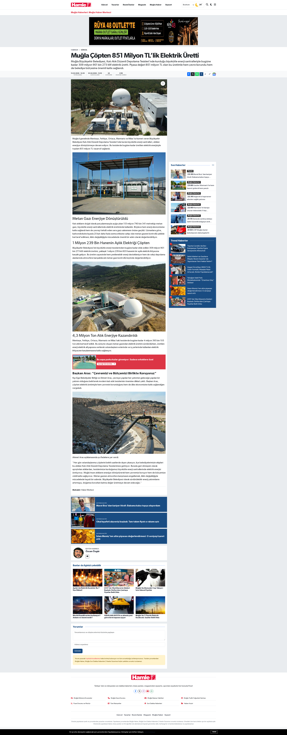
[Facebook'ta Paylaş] (188, 74)
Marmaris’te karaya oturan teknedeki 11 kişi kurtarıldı (198, 209)
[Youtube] (147, 691)
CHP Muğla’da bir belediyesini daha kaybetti (198, 231)
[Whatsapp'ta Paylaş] (197, 74)
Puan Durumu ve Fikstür (82, 703)
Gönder (77, 651)
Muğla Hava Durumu (118, 698)
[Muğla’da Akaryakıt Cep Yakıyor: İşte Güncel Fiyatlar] (150, 578)
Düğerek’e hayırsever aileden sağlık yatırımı (199, 198)
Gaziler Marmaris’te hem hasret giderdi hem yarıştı (200, 186)
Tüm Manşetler (115, 703)
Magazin (142, 5)
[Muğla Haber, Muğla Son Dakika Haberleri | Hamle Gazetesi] (81, 4)
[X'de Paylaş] (193, 74)
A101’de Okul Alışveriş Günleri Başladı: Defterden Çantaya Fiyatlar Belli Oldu (117, 590)
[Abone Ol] (214, 74)
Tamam (214, 731)
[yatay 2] (143, 31)
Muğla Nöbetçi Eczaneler (83, 698)
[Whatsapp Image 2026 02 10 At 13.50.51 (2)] (119, 423)
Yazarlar (115, 5)
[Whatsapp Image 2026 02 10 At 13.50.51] (119, 296)
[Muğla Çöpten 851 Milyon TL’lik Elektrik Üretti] (119, 107)
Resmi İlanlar (128, 5)
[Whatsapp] (151, 691)
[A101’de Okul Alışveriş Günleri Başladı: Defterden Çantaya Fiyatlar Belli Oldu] (119, 578)
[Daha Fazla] (201, 74)
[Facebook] (135, 691)
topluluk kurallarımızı (93, 658)
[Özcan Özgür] (78, 553)
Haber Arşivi (188, 703)
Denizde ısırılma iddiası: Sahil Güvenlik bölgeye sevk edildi (199, 220)
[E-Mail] (87, 556)
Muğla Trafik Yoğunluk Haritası (195, 698)
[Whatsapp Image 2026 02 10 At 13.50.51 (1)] (119, 183)
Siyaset (168, 5)
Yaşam (190, 171)
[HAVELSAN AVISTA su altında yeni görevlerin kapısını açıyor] (119, 605)
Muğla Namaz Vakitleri (156, 698)
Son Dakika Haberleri (154, 703)
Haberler (74, 50)
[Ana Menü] (214, 4)
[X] (139, 691)
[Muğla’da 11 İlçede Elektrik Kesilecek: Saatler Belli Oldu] (150, 605)
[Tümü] (213, 165)
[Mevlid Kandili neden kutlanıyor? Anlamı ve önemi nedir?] (87, 605)
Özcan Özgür (93, 551)
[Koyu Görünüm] (210, 4)
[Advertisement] (192, 119)
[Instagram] (143, 691)
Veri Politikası (149, 732)
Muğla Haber (155, 5)
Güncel (104, 5)
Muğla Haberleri (194, 182)
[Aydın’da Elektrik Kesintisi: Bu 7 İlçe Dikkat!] (87, 578)
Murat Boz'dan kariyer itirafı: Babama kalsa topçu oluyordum (199, 176)
